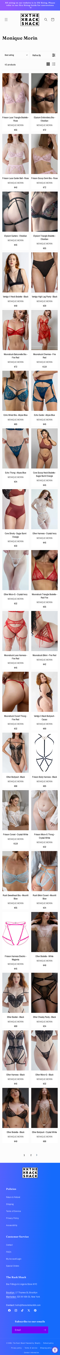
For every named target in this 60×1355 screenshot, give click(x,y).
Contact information (31, 1352)
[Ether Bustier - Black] (15, 993)
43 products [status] (10, 64)
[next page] (37, 1155)
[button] (6, 19)
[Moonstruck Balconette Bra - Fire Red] (15, 330)
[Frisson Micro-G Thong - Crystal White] (44, 810)
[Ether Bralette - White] (44, 932)
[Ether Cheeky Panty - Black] (44, 993)
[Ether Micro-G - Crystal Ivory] (15, 570)
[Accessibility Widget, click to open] (55, 1349)
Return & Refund (13, 1197)
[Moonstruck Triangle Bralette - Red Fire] (44, 570)
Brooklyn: (10, 1292)
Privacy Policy (12, 1218)
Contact (9, 1244)
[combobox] (16, 55)
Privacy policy (16, 1348)
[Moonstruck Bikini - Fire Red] (44, 631)
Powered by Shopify (33, 1343)
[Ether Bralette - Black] (15, 1108)
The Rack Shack (19, 1343)
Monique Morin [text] (16, 125)
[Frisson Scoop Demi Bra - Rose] (44, 154)
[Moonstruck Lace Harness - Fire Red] (15, 631)
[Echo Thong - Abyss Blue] (15, 448)
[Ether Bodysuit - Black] (15, 753)
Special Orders (12, 1265)
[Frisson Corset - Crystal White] (15, 810)
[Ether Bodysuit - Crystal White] (44, 1108)
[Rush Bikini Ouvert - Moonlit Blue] (44, 871)
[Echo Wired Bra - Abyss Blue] (15, 391)
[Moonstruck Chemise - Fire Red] (44, 330)
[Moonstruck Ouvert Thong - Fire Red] (15, 692)
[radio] (48, 64)
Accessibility (11, 1225)
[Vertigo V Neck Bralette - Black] (15, 272)
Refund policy (48, 1343)
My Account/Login (13, 1258)
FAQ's (8, 1251)
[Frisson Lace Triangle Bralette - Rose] (15, 93)
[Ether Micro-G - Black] (44, 1050)
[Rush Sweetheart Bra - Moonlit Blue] (15, 871)
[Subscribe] (45, 1330)
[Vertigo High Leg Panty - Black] (44, 272)
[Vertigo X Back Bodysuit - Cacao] (44, 692)
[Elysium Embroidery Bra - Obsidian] (44, 93)
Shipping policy (46, 1348)
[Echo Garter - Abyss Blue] (44, 391)
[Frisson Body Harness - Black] (44, 753)
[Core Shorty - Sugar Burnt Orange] (15, 509)
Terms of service (31, 1348)
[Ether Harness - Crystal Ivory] (44, 509)
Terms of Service (13, 1211)
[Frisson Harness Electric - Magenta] (15, 932)
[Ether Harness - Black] (15, 1050)
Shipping (10, 1204)
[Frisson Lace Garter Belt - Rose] (15, 154)
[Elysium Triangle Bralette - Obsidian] (44, 212)
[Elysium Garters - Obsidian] (15, 212)
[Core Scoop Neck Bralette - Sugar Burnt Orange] (44, 448)
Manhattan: (11, 1296)
